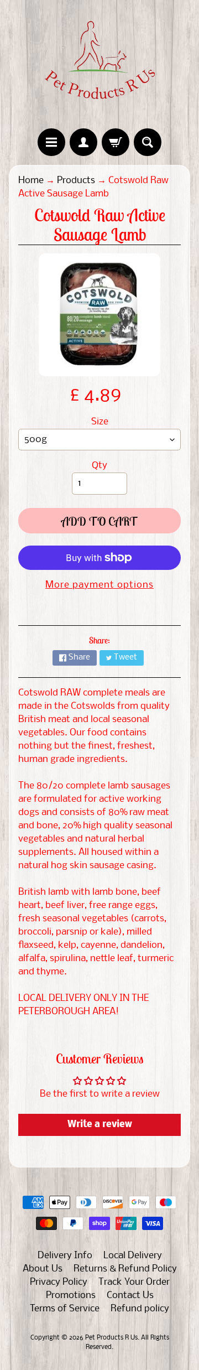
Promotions (71, 1295)
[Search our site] (147, 142)
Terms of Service (65, 1309)
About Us (42, 1269)
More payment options (99, 585)
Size (99, 422)
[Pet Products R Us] (99, 64)
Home (31, 180)
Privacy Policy (58, 1282)
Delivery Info (65, 1255)
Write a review (99, 1124)
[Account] (83, 142)
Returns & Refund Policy (125, 1269)
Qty (99, 465)
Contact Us (130, 1295)
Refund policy (140, 1309)
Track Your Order (134, 1282)
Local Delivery (132, 1255)
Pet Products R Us (111, 1338)
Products (76, 180)
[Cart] (115, 142)
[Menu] (51, 142)
